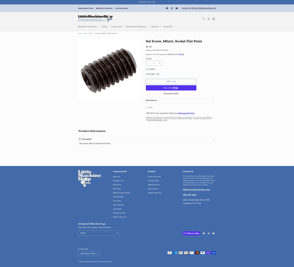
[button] (88, 26)
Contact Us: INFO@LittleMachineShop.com (199, 8)
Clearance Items (119, 213)
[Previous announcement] (78, 2)
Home (79, 33)
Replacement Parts (85, 8)
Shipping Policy (154, 185)
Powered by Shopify (105, 261)
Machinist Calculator (104, 8)
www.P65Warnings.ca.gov (157, 120)
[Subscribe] (116, 233)
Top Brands (117, 209)
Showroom (117, 185)
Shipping (149, 50)
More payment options (171, 93)
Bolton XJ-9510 (88, 33)
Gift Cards (117, 189)
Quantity (149, 58)
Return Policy (153, 189)
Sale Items (117, 201)
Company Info (118, 181)
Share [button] (150, 107)
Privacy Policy (153, 181)
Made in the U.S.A (120, 217)
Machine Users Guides (121, 193)
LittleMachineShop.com (91, 261)
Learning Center (121, 8)
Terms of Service (154, 177)
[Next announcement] (215, 2)
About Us (116, 177)
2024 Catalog (118, 197)
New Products (118, 205)
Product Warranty (155, 193)
